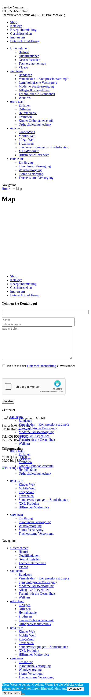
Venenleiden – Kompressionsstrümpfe (44, 79)
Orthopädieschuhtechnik (35, 124)
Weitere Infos (11, 693)
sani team (16, 71)
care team (16, 158)
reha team (16, 128)
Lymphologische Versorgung (38, 82)
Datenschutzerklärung (24, 41)
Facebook (25, 468)
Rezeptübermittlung (23, 29)
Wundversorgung (30, 170)
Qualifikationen (29, 56)
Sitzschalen (26, 143)
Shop (13, 22)
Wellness (24, 98)
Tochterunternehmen (32, 63)
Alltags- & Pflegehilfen (34, 90)
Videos (23, 67)
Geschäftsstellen (21, 33)
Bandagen (25, 75)
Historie (24, 52)
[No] (23, 694)
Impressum (17, 37)
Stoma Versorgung (31, 174)
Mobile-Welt (27, 136)
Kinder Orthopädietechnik (36, 120)
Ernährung (26, 162)
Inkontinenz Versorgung (35, 166)
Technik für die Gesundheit (37, 94)
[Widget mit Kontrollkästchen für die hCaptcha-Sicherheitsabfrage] (34, 386)
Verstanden (75, 688)
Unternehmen (19, 48)
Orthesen (25, 109)
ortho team (17, 101)
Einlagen (24, 105)
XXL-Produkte (29, 151)
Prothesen (25, 117)
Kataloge (16, 26)
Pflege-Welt (26, 139)
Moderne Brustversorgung (36, 86)
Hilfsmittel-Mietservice (34, 155)
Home (6, 188)
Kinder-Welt (27, 132)
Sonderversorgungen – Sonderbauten (43, 147)
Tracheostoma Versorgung (36, 177)
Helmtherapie (28, 113)
